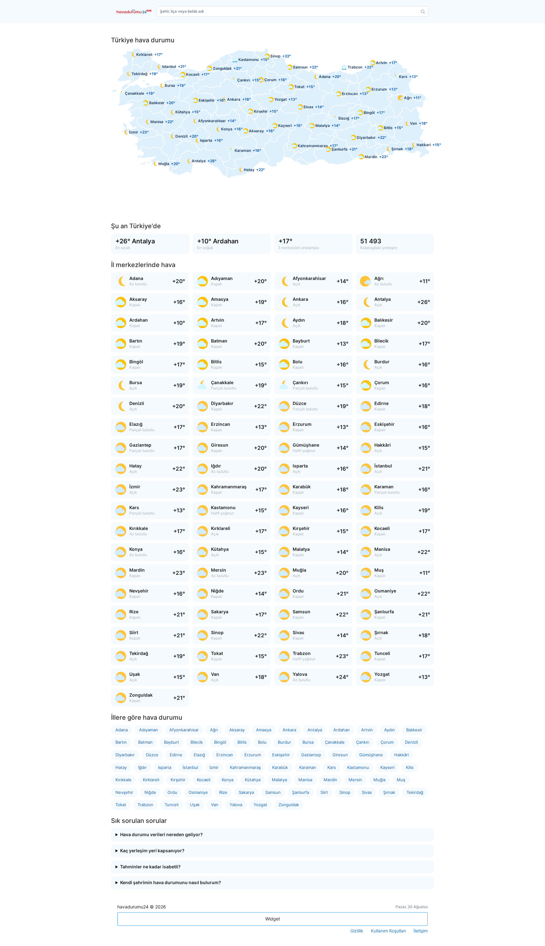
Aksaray (237, 729)
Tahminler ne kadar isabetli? (150, 866)
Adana (121, 729)
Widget (272, 918)
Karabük (280, 767)
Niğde (150, 792)
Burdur (284, 742)
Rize (223, 792)
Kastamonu (358, 767)
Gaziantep (311, 754)
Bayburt (171, 742)
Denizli (411, 742)
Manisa (305, 779)
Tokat (120, 804)
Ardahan (341, 729)
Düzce (152, 754)
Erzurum (252, 754)
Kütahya (253, 779)
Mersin (355, 779)
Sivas (367, 792)
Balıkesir (414, 729)
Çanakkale (335, 742)
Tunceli (172, 804)
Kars (331, 767)
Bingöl (220, 742)
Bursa (308, 742)
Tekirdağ (415, 792)
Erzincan (224, 754)
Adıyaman (148, 729)
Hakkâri (401, 754)
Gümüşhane (371, 754)
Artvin (367, 729)
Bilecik (196, 742)
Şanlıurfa (300, 792)
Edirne (176, 754)
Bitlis (242, 742)
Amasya (263, 729)
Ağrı (214, 729)
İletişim (420, 930)
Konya (227, 779)
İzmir (214, 767)
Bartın (121, 742)
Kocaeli (203, 779)
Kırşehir (178, 779)
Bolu (262, 742)
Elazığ (199, 754)
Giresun (340, 754)
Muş (401, 779)
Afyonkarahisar (184, 729)
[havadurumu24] (135, 11)
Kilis (409, 767)
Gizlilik (356, 930)
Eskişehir (281, 754)
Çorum (387, 742)
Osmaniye (198, 792)
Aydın (389, 729)
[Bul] (422, 11)
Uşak (195, 804)
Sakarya (246, 792)
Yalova (236, 804)
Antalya (315, 729)
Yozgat (260, 804)
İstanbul (190, 767)
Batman (145, 742)
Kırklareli (151, 779)
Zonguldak (288, 804)
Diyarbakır (125, 754)
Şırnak (389, 792)
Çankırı (362, 742)
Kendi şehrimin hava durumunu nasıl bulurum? (170, 882)
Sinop (344, 792)
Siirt (324, 792)
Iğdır (142, 767)
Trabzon (145, 804)
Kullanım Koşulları (388, 930)
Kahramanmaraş (245, 767)
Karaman (307, 767)
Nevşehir (124, 792)
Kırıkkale (123, 779)
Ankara (289, 729)
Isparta (164, 767)
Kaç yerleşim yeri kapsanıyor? (152, 850)
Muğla (379, 779)
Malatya (279, 779)
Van (214, 804)
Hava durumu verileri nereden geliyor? (161, 834)
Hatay (121, 767)
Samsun (273, 792)
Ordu (172, 792)
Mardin (330, 779)
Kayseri (387, 767)
